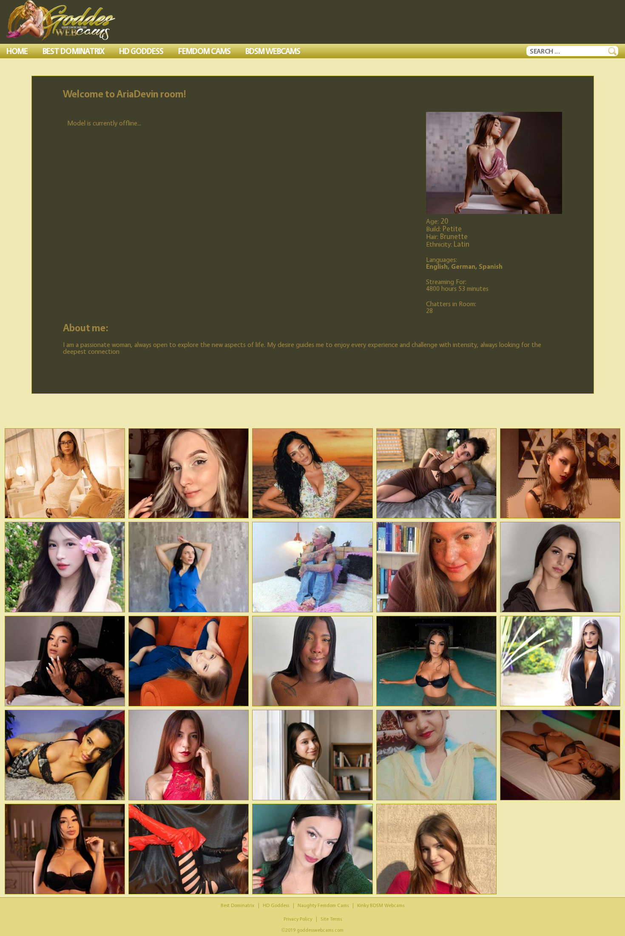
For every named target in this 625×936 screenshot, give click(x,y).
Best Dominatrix (237, 905)
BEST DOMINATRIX (73, 51)
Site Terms (331, 919)
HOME (17, 51)
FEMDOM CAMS (204, 51)
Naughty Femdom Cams (323, 905)
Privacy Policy (298, 919)
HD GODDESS (141, 51)
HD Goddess (276, 905)
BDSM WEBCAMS (272, 51)
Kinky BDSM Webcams (380, 905)
